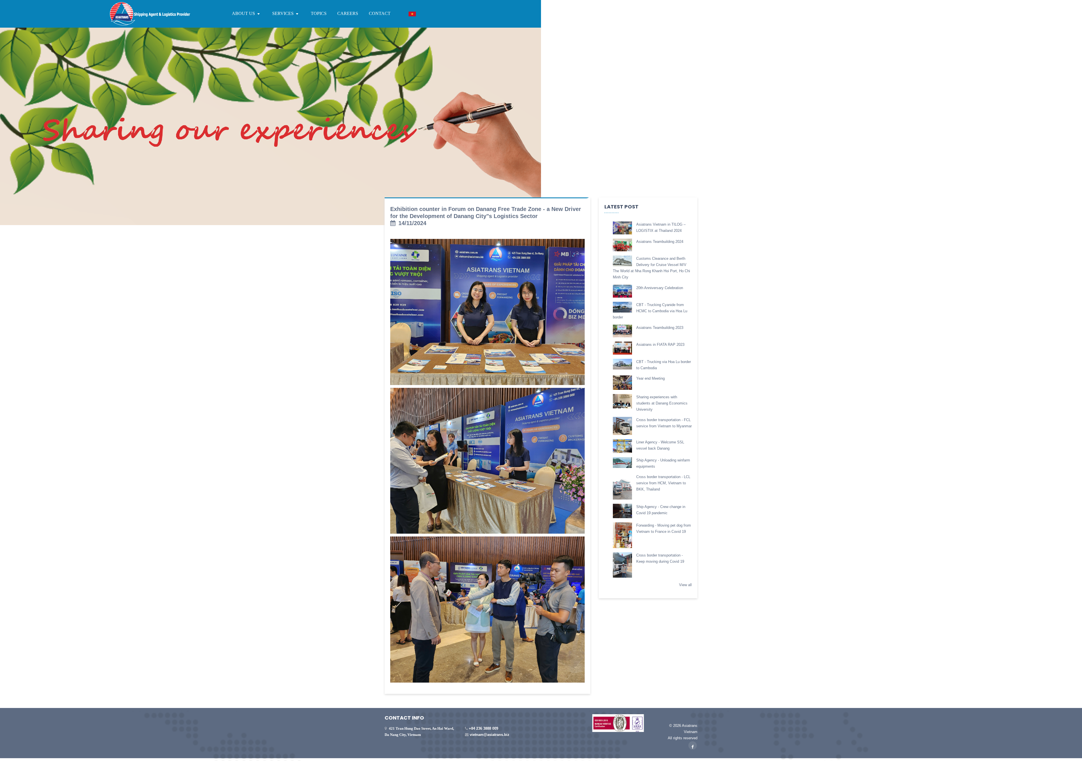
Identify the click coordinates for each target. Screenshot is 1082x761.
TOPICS (319, 13)
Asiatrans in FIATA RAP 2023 (660, 344)
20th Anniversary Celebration (659, 288)
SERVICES (283, 13)
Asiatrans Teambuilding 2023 (659, 327)
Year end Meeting (650, 378)
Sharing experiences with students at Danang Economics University (662, 403)
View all (685, 585)
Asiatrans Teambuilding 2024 (659, 241)
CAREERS (347, 13)
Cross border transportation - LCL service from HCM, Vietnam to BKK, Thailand (663, 483)
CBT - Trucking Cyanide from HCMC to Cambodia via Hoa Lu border (650, 311)
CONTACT (380, 13)
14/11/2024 (412, 223)
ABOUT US (244, 13)
